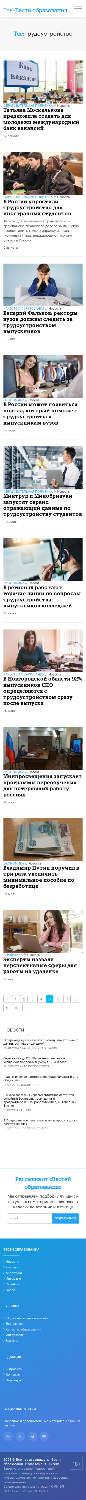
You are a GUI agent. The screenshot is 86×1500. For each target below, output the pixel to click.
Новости (12, 1261)
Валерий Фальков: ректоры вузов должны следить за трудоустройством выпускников (40, 322)
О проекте (14, 1368)
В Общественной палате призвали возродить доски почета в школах (40, 1122)
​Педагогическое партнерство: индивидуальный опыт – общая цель (42, 1078)
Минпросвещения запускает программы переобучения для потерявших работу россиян (42, 785)
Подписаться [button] (65, 1218)
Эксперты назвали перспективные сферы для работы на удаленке (40, 965)
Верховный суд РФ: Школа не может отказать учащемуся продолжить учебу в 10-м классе (35, 1059)
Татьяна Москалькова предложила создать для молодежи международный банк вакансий (41, 119)
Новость (63, 105)
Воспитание (30, 1084)
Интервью (13, 1278)
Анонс (26, 1109)
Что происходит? (35, 1066)
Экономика (13, 399)
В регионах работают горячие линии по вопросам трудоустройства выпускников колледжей (42, 596)
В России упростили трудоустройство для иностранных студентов (37, 207)
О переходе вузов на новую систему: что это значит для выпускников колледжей (40, 1041)
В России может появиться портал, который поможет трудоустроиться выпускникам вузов (40, 413)
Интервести (15, 1334)
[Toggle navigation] (78, 9)
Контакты (13, 1373)
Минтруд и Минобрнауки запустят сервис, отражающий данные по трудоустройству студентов (42, 505)
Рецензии (13, 1283)
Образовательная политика (28, 105)
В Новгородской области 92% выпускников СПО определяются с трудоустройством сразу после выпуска (43, 691)
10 (17, 1007)
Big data (12, 1340)
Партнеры (14, 1379)
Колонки (12, 1266)
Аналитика (13, 954)
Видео (10, 1289)
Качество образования (23, 307)
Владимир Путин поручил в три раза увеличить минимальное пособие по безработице (41, 877)
